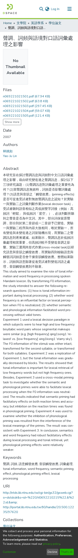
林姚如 (8, 151)
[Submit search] (41, 9)
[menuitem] (47, 9)
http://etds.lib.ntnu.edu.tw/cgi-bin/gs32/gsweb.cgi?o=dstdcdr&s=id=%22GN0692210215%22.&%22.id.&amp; (38, 498)
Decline (52, 552)
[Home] (10, 9)
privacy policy (51, 544)
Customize (9, 552)
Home (7, 23)
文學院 (21, 23)
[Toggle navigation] (69, 9)
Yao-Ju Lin (10, 156)
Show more (12, 122)
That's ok (67, 552)
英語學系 (37, 23)
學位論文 (55, 23)
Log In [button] (55, 9)
